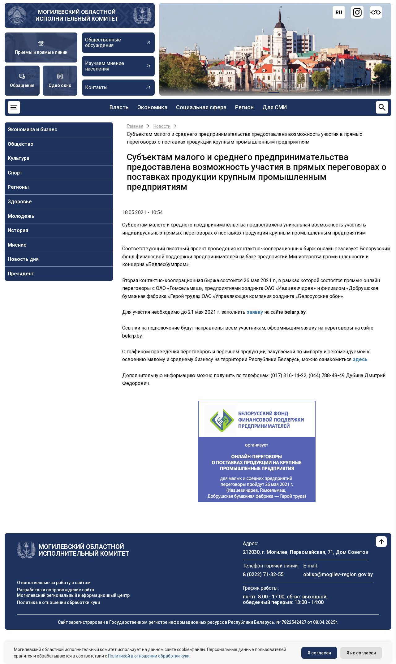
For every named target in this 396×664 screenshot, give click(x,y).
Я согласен (319, 652)
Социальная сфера (201, 107)
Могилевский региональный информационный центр (73, 595)
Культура (18, 158)
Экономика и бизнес (32, 129)
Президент (21, 274)
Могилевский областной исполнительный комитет (77, 15)
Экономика (152, 107)
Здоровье (20, 202)
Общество (20, 144)
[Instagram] (357, 12)
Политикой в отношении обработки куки (149, 655)
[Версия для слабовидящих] (376, 12)
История (18, 230)
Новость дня (23, 259)
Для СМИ (274, 107)
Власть (119, 107)
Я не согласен (361, 652)
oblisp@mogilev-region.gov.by (338, 574)
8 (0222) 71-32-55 (263, 574)
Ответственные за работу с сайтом (54, 582)
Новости (161, 126)
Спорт (15, 173)
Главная (135, 126)
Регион (244, 107)
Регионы (18, 187)
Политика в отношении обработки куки (58, 602)
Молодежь (21, 216)
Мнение (17, 245)
